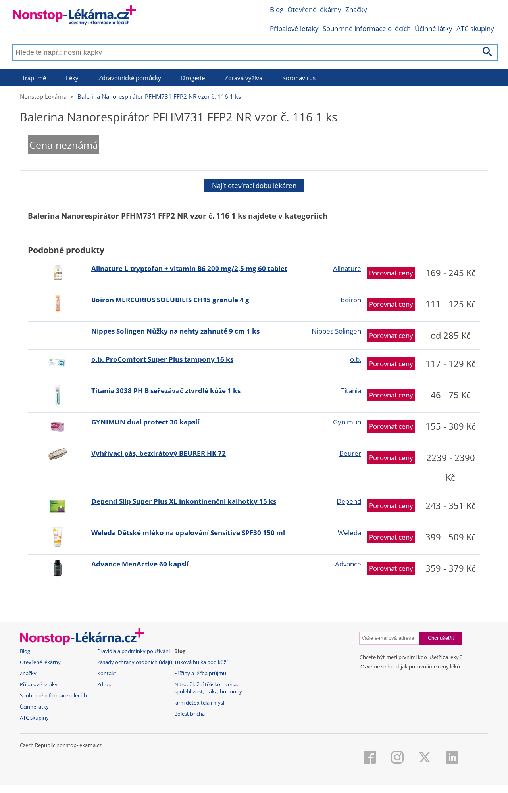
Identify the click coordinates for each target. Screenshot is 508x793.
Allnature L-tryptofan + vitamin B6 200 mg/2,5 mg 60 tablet (189, 268)
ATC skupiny (475, 28)
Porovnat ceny (391, 272)
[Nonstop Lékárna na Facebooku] (370, 758)
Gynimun (347, 421)
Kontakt (106, 673)
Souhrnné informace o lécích (367, 28)
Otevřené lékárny (314, 9)
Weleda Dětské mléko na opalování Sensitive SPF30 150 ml (188, 532)
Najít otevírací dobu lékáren (254, 185)
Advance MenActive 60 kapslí (140, 563)
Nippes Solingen (336, 331)
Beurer (350, 453)
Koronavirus (299, 78)
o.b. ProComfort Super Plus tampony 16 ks (162, 359)
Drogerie (193, 78)
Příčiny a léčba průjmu (200, 673)
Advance (348, 563)
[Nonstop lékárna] (74, 17)
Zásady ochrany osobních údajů (134, 662)
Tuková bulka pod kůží (200, 662)
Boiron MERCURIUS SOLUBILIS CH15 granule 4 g (170, 299)
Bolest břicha (189, 713)
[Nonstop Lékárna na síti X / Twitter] (425, 758)
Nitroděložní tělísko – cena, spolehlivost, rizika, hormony (208, 688)
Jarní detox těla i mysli (199, 702)
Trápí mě (34, 78)
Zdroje (104, 684)
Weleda (349, 532)
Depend (349, 501)
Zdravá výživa (243, 78)
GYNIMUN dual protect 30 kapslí (145, 421)
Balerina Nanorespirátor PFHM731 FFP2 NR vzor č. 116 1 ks (159, 96)
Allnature (347, 268)
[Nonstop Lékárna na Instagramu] (397, 758)
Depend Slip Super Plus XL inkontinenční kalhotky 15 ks (183, 501)
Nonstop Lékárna (43, 96)
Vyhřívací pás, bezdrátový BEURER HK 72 (158, 453)
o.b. (355, 359)
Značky (356, 9)
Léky (72, 78)
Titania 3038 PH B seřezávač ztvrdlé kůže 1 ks (166, 390)
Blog (276, 9)
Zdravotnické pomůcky (129, 78)
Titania (351, 390)
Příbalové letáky (294, 28)
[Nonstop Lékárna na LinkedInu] (452, 758)
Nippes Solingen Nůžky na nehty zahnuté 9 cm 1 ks (175, 331)
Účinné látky (433, 28)
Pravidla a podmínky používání (133, 651)
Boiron (351, 299)
